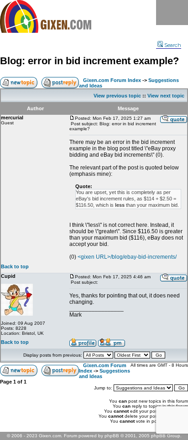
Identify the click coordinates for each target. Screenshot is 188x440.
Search (172, 45)
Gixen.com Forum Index (112, 80)
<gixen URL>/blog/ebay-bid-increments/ (127, 257)
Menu (172, 12)
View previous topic (117, 95)
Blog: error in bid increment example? (89, 61)
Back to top (15, 266)
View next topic (165, 95)
